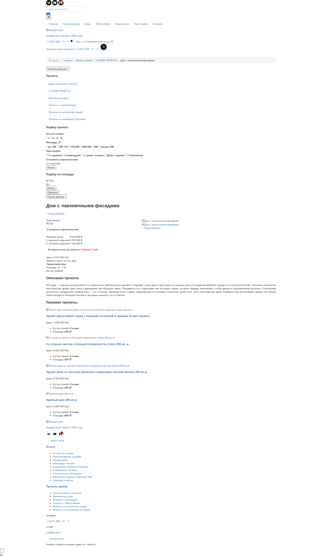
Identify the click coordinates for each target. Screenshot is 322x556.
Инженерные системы (65, 470)
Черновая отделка (63, 480)
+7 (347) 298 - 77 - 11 (58, 41)
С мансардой (72, 155)
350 (96, 146)
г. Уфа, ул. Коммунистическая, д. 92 (93, 41)
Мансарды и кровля (64, 463)
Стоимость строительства (62, 159)
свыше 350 (107, 146)
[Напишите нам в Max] (1, 554)
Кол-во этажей (55, 133)
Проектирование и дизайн (67, 456)
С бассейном (135, 155)
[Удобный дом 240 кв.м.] (60, 393)
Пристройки (53, 150)
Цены (88, 23)
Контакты (158, 23)
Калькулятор (56, 538)
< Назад (50, 213)
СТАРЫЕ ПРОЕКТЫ (106, 60)
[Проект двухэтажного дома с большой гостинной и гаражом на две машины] (89, 309)
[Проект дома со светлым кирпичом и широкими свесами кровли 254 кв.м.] (88, 365)
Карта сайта (57, 440)
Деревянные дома (59, 98)
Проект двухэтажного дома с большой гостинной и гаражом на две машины (98, 316)
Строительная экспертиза (67, 473)
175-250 (75, 146)
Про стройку (141, 23)
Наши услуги (122, 23)
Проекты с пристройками (62, 105)
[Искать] (48, 14)
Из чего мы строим (63, 453)
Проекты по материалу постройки (67, 119)
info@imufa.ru (53, 532)
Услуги (50, 447)
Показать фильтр (57, 68)
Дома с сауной (115, 155)
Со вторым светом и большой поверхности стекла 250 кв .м (87, 344)
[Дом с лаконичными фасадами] (160, 220)
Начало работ (60, 460)
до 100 (52, 146)
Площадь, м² (53, 142)
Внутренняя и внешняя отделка (70, 466)
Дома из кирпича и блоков (63, 83)
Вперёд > (61, 213)
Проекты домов (71, 23)
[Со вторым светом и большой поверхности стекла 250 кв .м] (80, 337)
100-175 (63, 146)
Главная (53, 23)
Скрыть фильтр (56, 196)
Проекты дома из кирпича (67, 492)
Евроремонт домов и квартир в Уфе (72, 476)
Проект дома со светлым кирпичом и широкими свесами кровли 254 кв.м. (96, 372)
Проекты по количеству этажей (66, 112)
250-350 (86, 146)
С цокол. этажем (93, 155)
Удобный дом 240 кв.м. (61, 400)
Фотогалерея (103, 23)
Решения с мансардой (65, 499)
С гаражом (54, 155)
